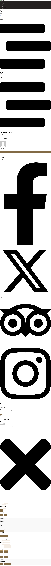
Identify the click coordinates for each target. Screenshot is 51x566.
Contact (2, 8)
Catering (2, 4)
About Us (3, 2)
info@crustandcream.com (3, 408)
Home (2, 1)
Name (1, 540)
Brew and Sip (3, 7)
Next (1, 510)
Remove (2, 530)
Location (1, 506)
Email (1, 542)
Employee (1, 508)
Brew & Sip (1, 19)
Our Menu (3, 3)
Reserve (6, 551)
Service (1, 504)
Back (1, 551)
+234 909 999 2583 (2, 424)
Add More (2, 535)
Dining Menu (1, 13)
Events (2, 5)
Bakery (2, 6)
